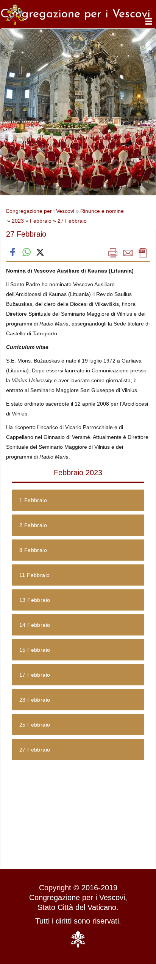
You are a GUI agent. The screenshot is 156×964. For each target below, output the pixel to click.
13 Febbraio (34, 600)
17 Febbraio (34, 675)
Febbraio (40, 221)
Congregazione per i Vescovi (40, 211)
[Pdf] (143, 252)
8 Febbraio (33, 550)
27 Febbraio (72, 221)
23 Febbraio (34, 700)
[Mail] (128, 252)
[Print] (113, 252)
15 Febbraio (34, 650)
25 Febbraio (34, 725)
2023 (18, 221)
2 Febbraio (33, 525)
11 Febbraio (34, 575)
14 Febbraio (34, 625)
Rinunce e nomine (102, 211)
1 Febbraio (33, 500)
